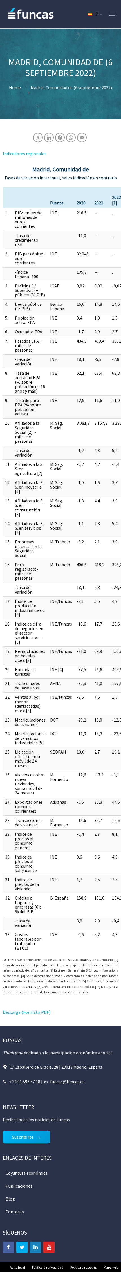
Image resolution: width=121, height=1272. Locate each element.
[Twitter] (22, 1247)
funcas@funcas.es (67, 1081)
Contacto (15, 1211)
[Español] (95, 14)
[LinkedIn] (35, 1247)
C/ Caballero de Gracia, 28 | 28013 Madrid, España (56, 1067)
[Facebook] (8, 1247)
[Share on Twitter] (38, 137)
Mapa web (111, 1267)
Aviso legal (17, 1267)
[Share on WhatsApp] (71, 137)
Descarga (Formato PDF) (26, 1012)
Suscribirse (22, 1137)
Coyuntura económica (27, 1173)
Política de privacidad (47, 1267)
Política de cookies (83, 1267)
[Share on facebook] (60, 137)
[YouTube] (49, 1247)
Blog (10, 1199)
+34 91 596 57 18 (25, 1081)
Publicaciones (19, 1186)
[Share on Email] (82, 137)
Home (15, 87)
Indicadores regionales (24, 153)
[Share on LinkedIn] (49, 137)
